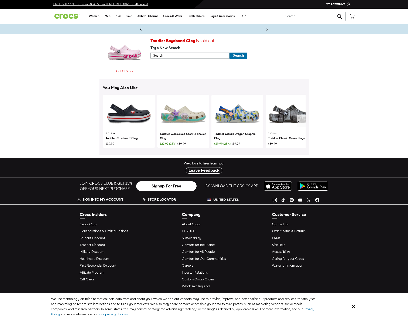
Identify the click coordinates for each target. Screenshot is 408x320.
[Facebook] (317, 200)
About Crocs (191, 224)
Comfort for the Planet (198, 245)
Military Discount (92, 252)
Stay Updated (130, 29)
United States (226, 200)
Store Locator (162, 199)
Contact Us (280, 224)
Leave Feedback (204, 170)
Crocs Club (88, 224)
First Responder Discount (98, 265)
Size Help (278, 245)
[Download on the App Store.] (279, 186)
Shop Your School (237, 29)
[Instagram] (275, 200)
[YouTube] (300, 200)
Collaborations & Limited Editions (104, 231)
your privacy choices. (113, 314)
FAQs (276, 238)
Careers (187, 265)
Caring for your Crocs (288, 259)
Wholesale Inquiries (196, 286)
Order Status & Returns (289, 231)
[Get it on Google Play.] (313, 186)
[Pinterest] (292, 200)
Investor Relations (195, 272)
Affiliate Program (92, 272)
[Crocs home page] (68, 16)
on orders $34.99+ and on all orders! (100, 4)
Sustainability (191, 238)
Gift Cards (87, 279)
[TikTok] (283, 200)
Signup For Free (166, 186)
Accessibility (281, 252)
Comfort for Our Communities (204, 259)
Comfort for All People (198, 252)
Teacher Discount (92, 245)
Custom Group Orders (198, 279)
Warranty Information (287, 265)
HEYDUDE (190, 231)
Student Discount (92, 238)
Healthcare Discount (94, 259)
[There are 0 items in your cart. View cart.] (352, 16)
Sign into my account (102, 199)
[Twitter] (309, 200)
